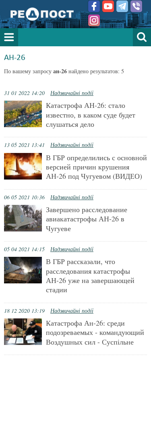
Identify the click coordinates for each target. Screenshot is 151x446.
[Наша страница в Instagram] (94, 20)
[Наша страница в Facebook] (94, 6)
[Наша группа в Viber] (136, 6)
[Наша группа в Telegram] (122, 6)
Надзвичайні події (71, 93)
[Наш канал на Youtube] (108, 6)
